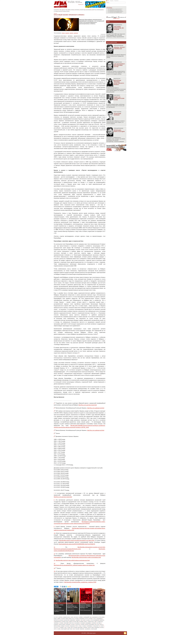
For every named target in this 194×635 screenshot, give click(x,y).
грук (94, 618)
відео (55, 618)
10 (54, 533)
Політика (77, 9)
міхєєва (71, 623)
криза (63, 33)
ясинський (94, 629)
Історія (56, 11)
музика (99, 623)
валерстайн (64, 618)
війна (59, 618)
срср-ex (56, 627)
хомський (64, 629)
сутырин (61, 627)
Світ (60, 9)
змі (81, 620)
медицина (88, 623)
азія (72, 617)
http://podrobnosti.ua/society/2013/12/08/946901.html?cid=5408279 (77, 544)
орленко (68, 624)
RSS (108, 0)
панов (82, 624)
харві (58, 629)
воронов (81, 618)
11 (54, 547)
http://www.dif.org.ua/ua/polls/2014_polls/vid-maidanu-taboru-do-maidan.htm (74, 565)
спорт (102, 626)
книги (70, 621)
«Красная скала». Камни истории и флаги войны (97, 606)
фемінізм (97, 627)
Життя (94, 9)
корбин (81, 621)
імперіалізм (66, 617)
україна (71, 33)
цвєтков (69, 629)
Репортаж (82, 9)
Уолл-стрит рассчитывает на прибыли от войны (72, 606)
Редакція (111, 0)
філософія (91, 627)
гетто (86, 618)
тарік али (69, 627)
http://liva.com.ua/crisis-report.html (88, 405)
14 (54, 563)
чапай (77, 629)
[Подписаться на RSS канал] (70, 587)
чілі (74, 629)
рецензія (72, 626)
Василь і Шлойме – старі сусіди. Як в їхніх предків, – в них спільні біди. (75, 2)
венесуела (72, 618)
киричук (102, 620)
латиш (61, 623)
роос (76, 626)
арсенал (76, 617)
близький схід (87, 617)
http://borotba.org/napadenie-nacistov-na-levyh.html (91, 547)
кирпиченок (57, 621)
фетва (102, 627)
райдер (63, 626)
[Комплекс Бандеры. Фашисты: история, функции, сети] (86, 595)
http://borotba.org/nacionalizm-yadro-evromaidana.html (86, 557)
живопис (72, 620)
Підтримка (116, 0)
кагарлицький (95, 620)
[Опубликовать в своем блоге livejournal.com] (61, 587)
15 (54, 568)
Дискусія (64, 9)
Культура (56, 9)
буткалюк (101, 617)
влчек (77, 618)
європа (61, 617)
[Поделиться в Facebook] (64, 587)
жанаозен (66, 620)
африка (81, 617)
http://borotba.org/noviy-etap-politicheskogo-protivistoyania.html (73, 560)
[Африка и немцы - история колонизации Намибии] (60, 595)
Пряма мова (71, 9)
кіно (84, 620)
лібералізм (91, 621)
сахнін (84, 626)
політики (91, 624)
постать (97, 624)
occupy (56, 617)
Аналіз (60, 11)
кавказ (88, 620)
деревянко (99, 618)
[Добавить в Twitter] (66, 587)
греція (90, 618)
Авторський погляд (112, 42)
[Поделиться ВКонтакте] (63, 587)
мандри (83, 623)
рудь (80, 626)
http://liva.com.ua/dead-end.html (95, 408)
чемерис (82, 629)
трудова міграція (77, 627)
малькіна (77, 623)
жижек (78, 620)
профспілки (57, 626)
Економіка (89, 9)
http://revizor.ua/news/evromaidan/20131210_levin (67, 549)
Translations (65, 11)
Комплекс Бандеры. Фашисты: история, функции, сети (85, 606)
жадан (61, 620)
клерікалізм (65, 621)
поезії (86, 624)
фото (55, 629)
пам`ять (78, 624)
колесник (76, 621)
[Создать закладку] (68, 587)
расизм (67, 626)
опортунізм (62, 624)
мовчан (94, 623)
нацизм (67, 33)
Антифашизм (99, 9)
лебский (66, 623)
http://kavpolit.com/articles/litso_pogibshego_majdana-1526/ (80, 582)
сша (65, 627)
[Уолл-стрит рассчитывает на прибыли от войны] (73, 595)
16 (54, 571)
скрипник (89, 626)
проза (101, 624)
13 (54, 560)
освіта (73, 624)
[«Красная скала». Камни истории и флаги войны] (99, 595)
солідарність (96, 626)
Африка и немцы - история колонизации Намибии (59, 606)
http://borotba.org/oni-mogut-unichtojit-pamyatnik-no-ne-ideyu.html (76, 540)
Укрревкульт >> (81, 4)
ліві (95, 621)
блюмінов (95, 617)
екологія (56, 620)
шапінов (76, 33)
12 (54, 553)
